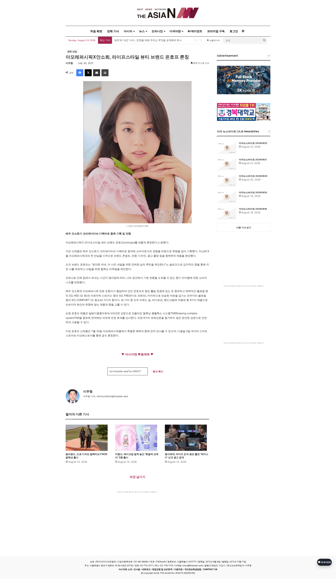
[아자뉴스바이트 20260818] (226, 213)
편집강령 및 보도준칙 (162, 569)
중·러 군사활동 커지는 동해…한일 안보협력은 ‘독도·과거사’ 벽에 (149, 40)
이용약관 (178, 569)
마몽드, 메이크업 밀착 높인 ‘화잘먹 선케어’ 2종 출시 (136, 455)
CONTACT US (210, 569)
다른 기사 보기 (243, 227)
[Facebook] (79, 72)
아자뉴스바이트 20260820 (253, 176)
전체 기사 (113, 31)
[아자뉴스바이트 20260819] (226, 197)
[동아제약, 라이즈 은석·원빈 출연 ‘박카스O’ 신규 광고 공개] (187, 438)
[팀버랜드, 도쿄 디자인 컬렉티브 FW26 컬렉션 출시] (88, 438)
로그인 (234, 31)
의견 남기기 (137, 477)
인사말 (137, 569)
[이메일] (96, 72)
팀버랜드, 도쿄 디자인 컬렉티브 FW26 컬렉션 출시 (86, 455)
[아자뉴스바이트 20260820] (226, 180)
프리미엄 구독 (216, 31)
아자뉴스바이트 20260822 (253, 143)
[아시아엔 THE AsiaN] (168, 13)
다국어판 (175, 31)
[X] (88, 72)
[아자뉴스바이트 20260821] (226, 164)
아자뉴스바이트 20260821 (253, 159)
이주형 (69, 63)
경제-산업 (72, 51)
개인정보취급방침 (192, 569)
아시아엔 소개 (125, 569)
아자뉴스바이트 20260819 (253, 192)
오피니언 (157, 31)
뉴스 (142, 31)
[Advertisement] (137, 519)
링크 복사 (158, 371)
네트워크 (146, 569)
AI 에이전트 (195, 31)
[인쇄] (105, 72)
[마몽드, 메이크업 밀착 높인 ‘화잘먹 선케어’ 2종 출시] (137, 438)
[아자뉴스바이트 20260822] (226, 147)
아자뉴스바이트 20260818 (253, 209)
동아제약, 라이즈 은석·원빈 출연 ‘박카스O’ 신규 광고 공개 (186, 455)
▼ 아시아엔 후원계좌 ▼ (137, 354)
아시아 (128, 31)
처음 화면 (96, 31)
